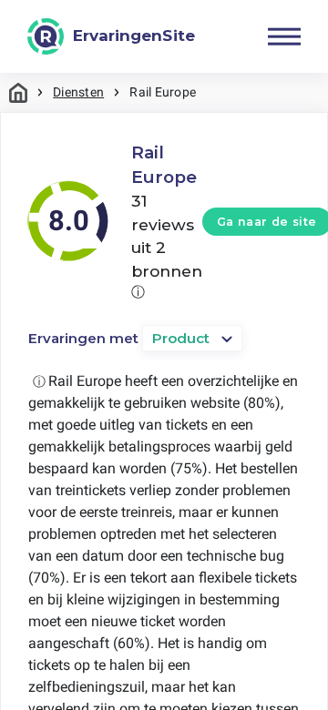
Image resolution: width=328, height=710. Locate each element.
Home (18, 92)
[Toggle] (284, 36)
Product (181, 338)
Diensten (78, 92)
